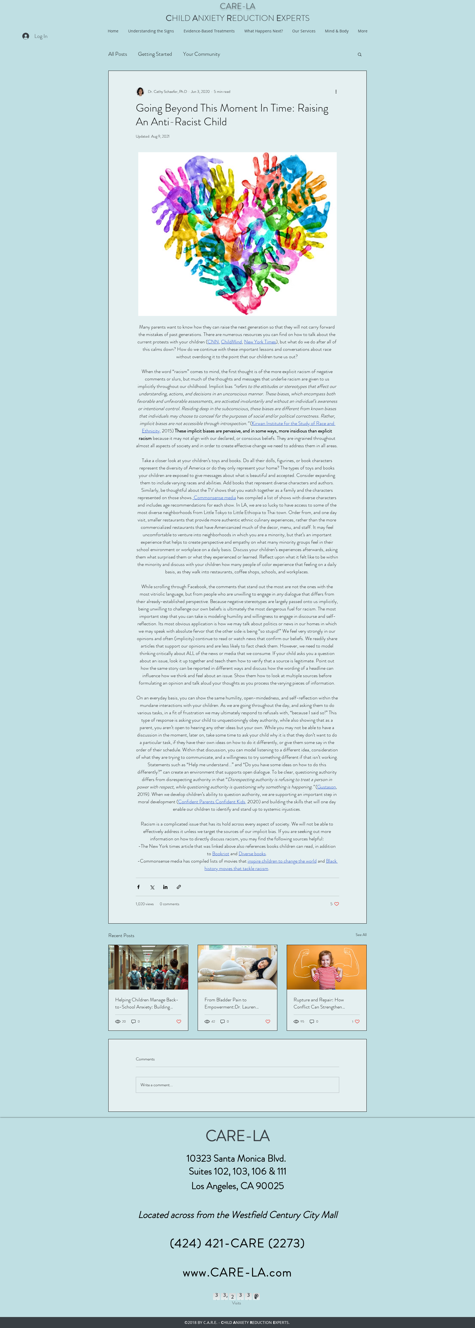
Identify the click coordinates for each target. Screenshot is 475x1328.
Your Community (201, 54)
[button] (359, 54)
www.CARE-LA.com (237, 1272)
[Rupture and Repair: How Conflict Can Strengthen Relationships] (326, 967)
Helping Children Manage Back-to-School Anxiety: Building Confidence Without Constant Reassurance (146, 1003)
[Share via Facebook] (138, 887)
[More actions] (336, 91)
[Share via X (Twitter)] (151, 887)
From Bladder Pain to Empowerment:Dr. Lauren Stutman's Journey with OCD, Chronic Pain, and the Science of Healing (237, 1003)
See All (361, 934)
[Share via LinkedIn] (165, 887)
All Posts (117, 54)
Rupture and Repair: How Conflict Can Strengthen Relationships (319, 1003)
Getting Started (155, 54)
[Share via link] (178, 887)
